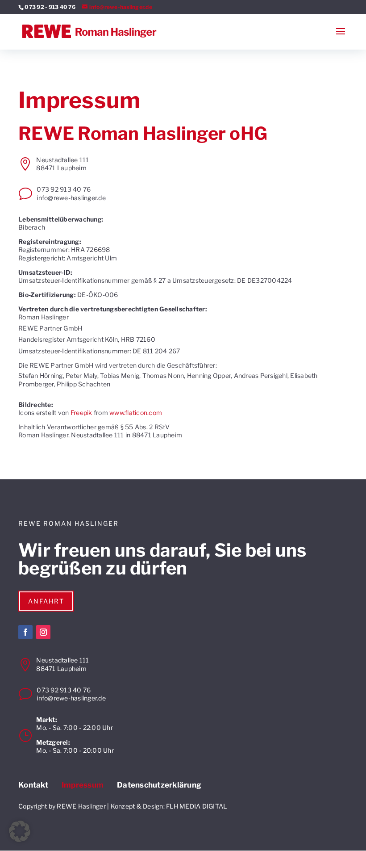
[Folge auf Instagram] (43, 632)
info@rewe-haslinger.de (71, 197)
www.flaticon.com (135, 412)
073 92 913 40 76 (64, 189)
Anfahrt (46, 601)
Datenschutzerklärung (159, 785)
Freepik (81, 412)
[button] (19, 831)
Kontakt (33, 785)
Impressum (83, 785)
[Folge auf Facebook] (25, 632)
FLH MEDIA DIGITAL (196, 806)
